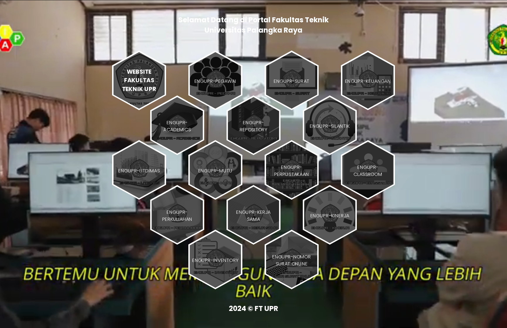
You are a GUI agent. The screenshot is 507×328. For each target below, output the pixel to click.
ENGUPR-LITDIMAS (139, 170)
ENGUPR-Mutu (215, 170)
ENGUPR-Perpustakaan (291, 170)
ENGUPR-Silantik (330, 125)
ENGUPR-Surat (291, 81)
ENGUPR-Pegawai (215, 81)
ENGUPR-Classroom (368, 170)
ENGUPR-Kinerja (329, 215)
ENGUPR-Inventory (215, 260)
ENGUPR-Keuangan (368, 81)
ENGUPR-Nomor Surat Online (291, 260)
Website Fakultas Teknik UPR (139, 80)
